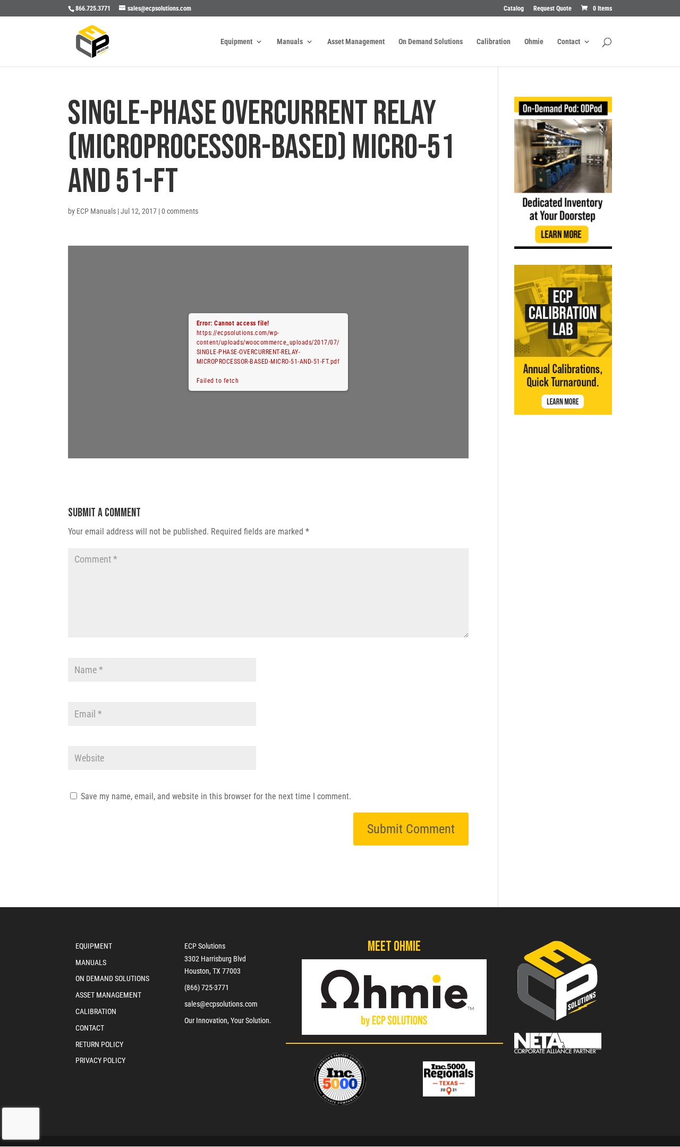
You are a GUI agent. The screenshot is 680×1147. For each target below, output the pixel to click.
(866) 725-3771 (206, 987)
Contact (568, 42)
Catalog (514, 8)
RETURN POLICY (99, 1044)
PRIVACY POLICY (100, 1060)
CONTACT (89, 1028)
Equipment (236, 42)
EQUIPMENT (93, 946)
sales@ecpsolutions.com (221, 1004)
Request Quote (552, 8)
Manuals (290, 42)
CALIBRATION (95, 1011)
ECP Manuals (96, 211)
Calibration (494, 42)
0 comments (180, 211)
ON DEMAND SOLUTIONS (112, 978)
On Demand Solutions (430, 42)
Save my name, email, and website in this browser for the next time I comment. (216, 796)
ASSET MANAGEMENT (108, 995)
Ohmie (533, 42)
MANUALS (90, 962)
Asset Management (356, 42)
